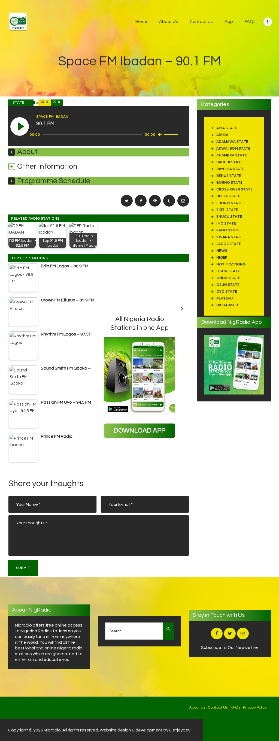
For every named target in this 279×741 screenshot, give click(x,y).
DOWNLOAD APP (139, 430)
